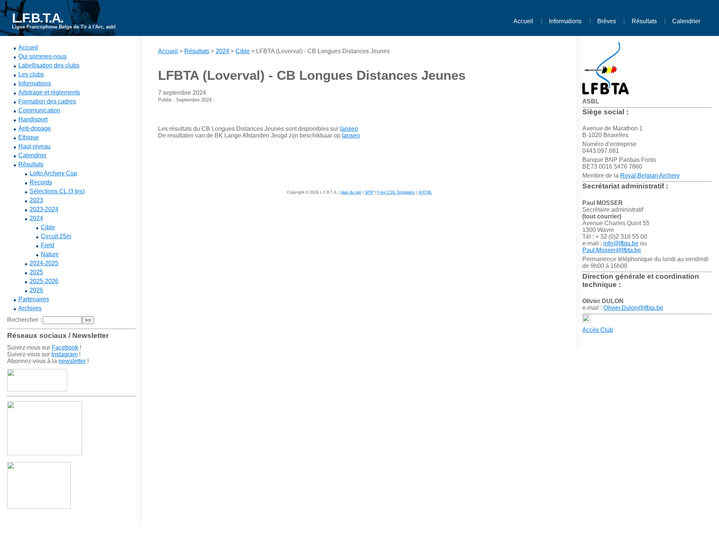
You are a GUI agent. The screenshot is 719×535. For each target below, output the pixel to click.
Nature (50, 254)
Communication (39, 110)
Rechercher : (24, 320)
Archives (30, 308)
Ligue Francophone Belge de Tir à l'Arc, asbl (64, 27)
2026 (36, 290)
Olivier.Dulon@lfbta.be (633, 308)
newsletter (72, 361)
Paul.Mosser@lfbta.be (611, 250)
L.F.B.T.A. (37, 17)
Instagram (64, 354)
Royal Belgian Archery (650, 175)
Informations (565, 21)
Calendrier (686, 21)
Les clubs (31, 74)
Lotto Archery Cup (53, 173)
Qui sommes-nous (42, 56)
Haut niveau (34, 146)
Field (47, 245)
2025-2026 (44, 281)
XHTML (425, 192)
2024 (36, 218)
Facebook (65, 347)
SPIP (369, 192)
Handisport (33, 119)
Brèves (606, 21)
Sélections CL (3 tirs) (57, 191)
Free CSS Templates (396, 192)
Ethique (28, 137)
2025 (36, 272)
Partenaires (33, 299)
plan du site (351, 192)
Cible (48, 227)
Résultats (644, 21)
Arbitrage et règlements (49, 92)
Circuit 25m (56, 236)
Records (41, 182)
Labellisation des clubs (48, 65)
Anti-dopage (34, 128)
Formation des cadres (47, 101)
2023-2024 (44, 209)
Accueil (523, 21)
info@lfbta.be (620, 243)
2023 (36, 200)
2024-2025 (44, 263)
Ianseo (349, 129)
